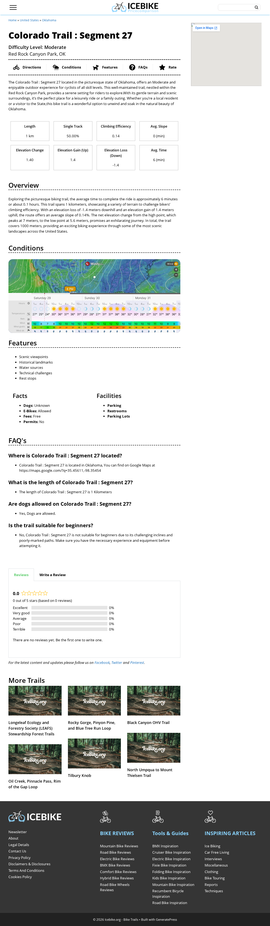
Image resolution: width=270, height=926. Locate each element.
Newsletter (17, 831)
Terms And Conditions (26, 870)
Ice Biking (212, 846)
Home (12, 20)
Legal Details (18, 844)
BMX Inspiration (165, 846)
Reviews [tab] (21, 574)
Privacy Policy (19, 857)
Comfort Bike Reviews (118, 871)
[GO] (256, 7)
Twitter (116, 662)
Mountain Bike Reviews (119, 846)
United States (29, 20)
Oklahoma (49, 20)
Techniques (214, 890)
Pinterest (137, 662)
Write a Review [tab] (52, 574)
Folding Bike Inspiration (171, 871)
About (13, 838)
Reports (211, 884)
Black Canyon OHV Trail (148, 722)
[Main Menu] (13, 7)
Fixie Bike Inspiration (169, 865)
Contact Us (17, 851)
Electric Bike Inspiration (171, 858)
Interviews (213, 858)
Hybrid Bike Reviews (117, 878)
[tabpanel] (94, 619)
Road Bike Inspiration (169, 902)
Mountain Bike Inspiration (173, 884)
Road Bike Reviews (115, 852)
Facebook (102, 662)
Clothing (211, 871)
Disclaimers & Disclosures (29, 863)
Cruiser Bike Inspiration (171, 852)
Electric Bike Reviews (117, 858)
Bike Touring (215, 878)
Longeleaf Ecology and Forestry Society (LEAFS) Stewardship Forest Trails (31, 728)
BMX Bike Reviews (115, 865)
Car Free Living (217, 852)
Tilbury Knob (79, 775)
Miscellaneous (216, 865)
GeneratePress (166, 919)
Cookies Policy (20, 876)
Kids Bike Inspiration (168, 878)
